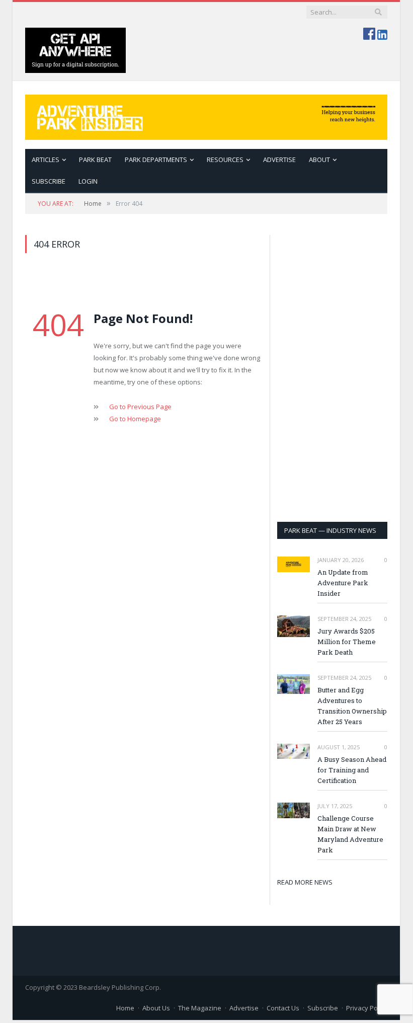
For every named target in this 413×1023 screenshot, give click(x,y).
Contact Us (283, 1007)
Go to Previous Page (140, 406)
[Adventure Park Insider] (206, 115)
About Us (156, 1007)
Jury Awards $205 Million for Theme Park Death (346, 641)
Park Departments (156, 159)
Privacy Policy (366, 1007)
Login (88, 181)
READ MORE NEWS (305, 882)
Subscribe (322, 1007)
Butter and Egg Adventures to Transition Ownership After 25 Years (352, 705)
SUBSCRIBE (48, 181)
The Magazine (199, 1007)
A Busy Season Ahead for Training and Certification (351, 770)
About (319, 159)
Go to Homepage (135, 418)
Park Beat (95, 159)
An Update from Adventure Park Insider (342, 583)
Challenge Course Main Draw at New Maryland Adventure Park (350, 834)
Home (125, 1007)
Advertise (279, 159)
